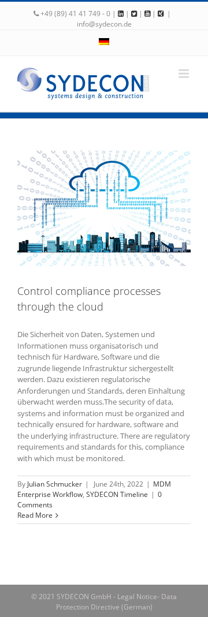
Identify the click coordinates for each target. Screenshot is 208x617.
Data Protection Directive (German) (116, 602)
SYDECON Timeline (117, 494)
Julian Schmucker (54, 484)
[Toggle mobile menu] (185, 74)
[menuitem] (104, 42)
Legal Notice (137, 596)
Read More (35, 515)
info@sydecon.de (104, 24)
